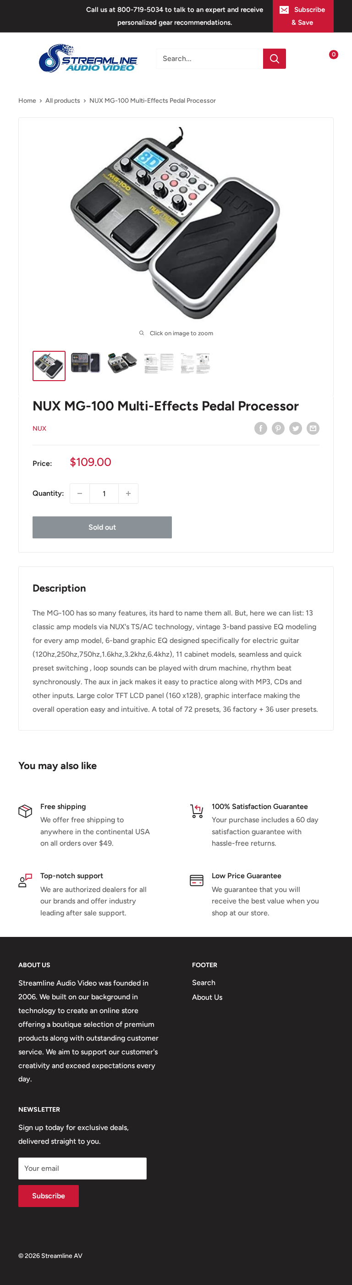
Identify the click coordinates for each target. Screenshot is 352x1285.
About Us (207, 997)
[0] (326, 58)
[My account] (307, 59)
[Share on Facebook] (260, 428)
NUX (39, 428)
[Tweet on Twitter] (295, 428)
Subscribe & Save (308, 16)
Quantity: (48, 493)
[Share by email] (313, 428)
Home (27, 101)
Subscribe (48, 1195)
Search (203, 982)
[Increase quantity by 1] (128, 493)
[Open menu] (23, 58)
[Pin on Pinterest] (278, 428)
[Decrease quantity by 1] (79, 493)
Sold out (102, 527)
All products (62, 101)
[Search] (274, 59)
